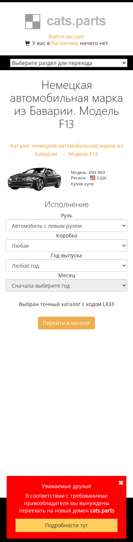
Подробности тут (66, 525)
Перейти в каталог (66, 322)
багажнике (64, 43)
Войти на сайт (66, 36)
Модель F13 (83, 153)
